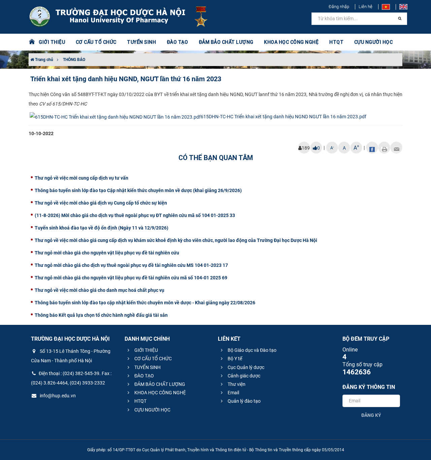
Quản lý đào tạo (244, 401)
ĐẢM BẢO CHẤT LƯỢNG (159, 384)
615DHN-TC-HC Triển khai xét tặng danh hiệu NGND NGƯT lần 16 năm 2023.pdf (283, 116)
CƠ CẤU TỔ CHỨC (152, 358)
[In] (384, 148)
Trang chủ (43, 59)
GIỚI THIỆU (145, 350)
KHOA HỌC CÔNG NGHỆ (159, 392)
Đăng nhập (339, 6)
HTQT (139, 401)
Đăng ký (371, 415)
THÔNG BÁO (74, 59)
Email (233, 392)
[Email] (396, 148)
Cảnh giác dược (243, 375)
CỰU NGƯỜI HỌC (151, 409)
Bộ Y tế (234, 358)
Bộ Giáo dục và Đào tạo (251, 350)
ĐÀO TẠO (143, 375)
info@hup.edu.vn (57, 395)
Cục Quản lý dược (245, 367)
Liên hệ (365, 6)
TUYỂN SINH (141, 42)
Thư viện (236, 384)
